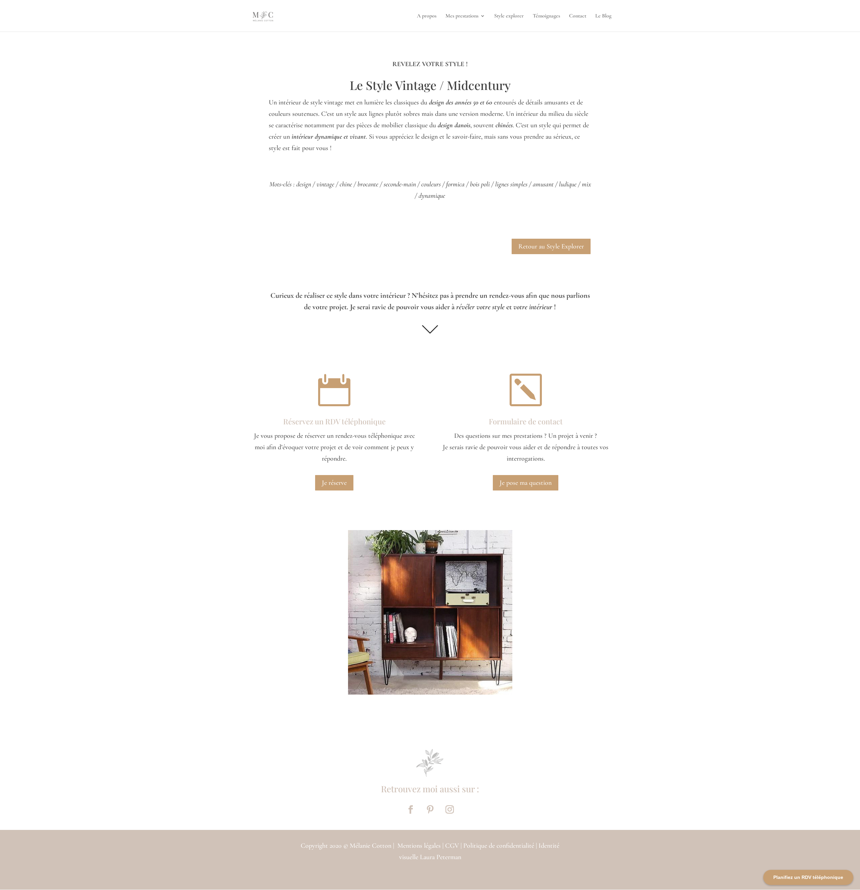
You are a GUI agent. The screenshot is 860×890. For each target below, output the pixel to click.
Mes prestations (461, 16)
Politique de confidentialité (498, 846)
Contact (577, 16)
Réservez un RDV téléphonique (334, 421)
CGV (453, 846)
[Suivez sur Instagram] (449, 809)
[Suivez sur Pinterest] (430, 809)
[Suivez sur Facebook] (410, 809)
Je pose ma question (526, 483)
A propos (426, 16)
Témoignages (546, 16)
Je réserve (334, 483)
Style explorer (509, 16)
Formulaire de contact (526, 421)
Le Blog (603, 16)
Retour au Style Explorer (551, 246)
